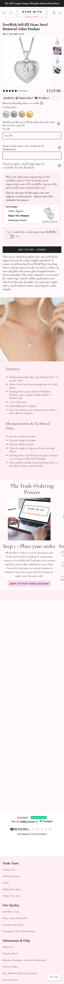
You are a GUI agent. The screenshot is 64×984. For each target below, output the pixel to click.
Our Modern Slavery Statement (20, 973)
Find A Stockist (11, 876)
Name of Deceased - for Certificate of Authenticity (23, 147)
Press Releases (10, 979)
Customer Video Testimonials (19, 931)
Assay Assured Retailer (15, 918)
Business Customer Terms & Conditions (24, 960)
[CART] (60, 13)
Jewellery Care (11, 911)
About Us (8, 947)
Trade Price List (11, 896)
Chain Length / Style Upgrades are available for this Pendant (24, 165)
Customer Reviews (13, 924)
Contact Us (9, 869)
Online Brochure (12, 889)
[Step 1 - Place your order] (29, 519)
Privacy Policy (10, 966)
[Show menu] (4, 13)
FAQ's (6, 882)
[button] (25, 91)
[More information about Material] (41, 103)
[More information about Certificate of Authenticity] (59, 148)
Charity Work (10, 953)
